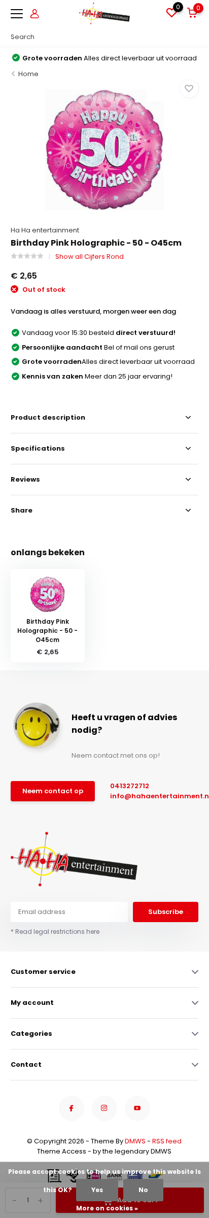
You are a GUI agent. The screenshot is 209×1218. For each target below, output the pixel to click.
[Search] (193, 37)
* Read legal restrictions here (55, 931)
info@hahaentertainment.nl (149, 796)
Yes (97, 1190)
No (143, 1190)
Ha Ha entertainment (45, 230)
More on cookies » (107, 1208)
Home (28, 74)
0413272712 (129, 786)
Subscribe (165, 912)
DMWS (135, 1141)
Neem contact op (52, 791)
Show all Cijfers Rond (89, 256)
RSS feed (167, 1141)
